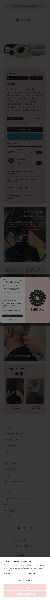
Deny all (25, 587)
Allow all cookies (25, 594)
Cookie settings (25, 580)
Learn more (32, 574)
